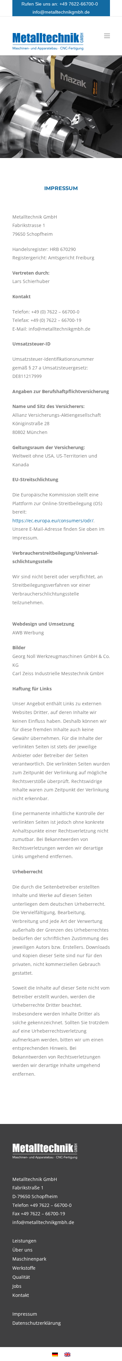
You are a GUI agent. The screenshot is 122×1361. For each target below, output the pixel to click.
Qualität (21, 1277)
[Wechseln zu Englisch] (67, 1354)
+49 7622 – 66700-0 (51, 1205)
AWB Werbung (28, 632)
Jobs (16, 1286)
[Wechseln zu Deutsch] (55, 1354)
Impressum (24, 1314)
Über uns (22, 1250)
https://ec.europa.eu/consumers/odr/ (52, 520)
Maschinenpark (29, 1259)
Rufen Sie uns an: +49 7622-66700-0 (61, 3)
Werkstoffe (23, 1268)
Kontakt (20, 1295)
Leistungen (24, 1241)
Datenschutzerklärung (36, 1323)
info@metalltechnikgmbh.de (61, 12)
